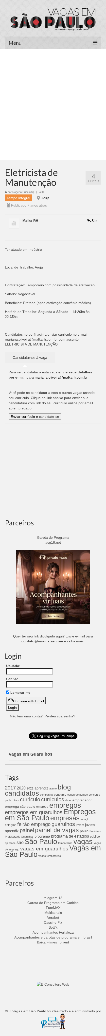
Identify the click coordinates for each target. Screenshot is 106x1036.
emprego (42, 806)
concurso (60, 794)
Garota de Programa (53, 537)
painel (27, 830)
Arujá (45, 198)
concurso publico (77, 794)
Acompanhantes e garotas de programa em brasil (53, 937)
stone (12, 843)
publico (95, 836)
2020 (21, 788)
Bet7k (53, 927)
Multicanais (53, 913)
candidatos (22, 793)
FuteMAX (53, 908)
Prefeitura (95, 831)
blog (64, 787)
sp (6, 843)
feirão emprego (34, 824)
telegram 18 (53, 898)
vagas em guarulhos (44, 848)
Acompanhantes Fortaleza (53, 932)
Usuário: (13, 666)
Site (94, 221)
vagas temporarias (49, 855)
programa (42, 836)
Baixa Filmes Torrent (53, 942)
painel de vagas (57, 829)
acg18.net (53, 542)
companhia (46, 794)
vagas (83, 841)
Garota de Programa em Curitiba (53, 903)
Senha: (12, 679)
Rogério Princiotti (22, 192)
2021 (30, 788)
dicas (68, 800)
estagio (85, 819)
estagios (10, 825)
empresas (65, 818)
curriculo (30, 800)
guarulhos (63, 824)
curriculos (52, 799)
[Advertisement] (53, 104)
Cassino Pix (53, 922)
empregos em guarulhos (33, 812)
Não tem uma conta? (26, 716)
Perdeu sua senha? (60, 716)
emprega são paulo (20, 806)
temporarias (65, 843)
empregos (65, 805)
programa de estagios (70, 836)
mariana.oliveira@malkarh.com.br (61, 377)
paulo (84, 831)
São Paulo (41, 841)
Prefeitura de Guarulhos (19, 836)
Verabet (53, 918)
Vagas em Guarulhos (31, 754)
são (20, 842)
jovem (80, 825)
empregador (82, 800)
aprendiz (41, 788)
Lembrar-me (20, 692)
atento (53, 788)
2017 (10, 787)
